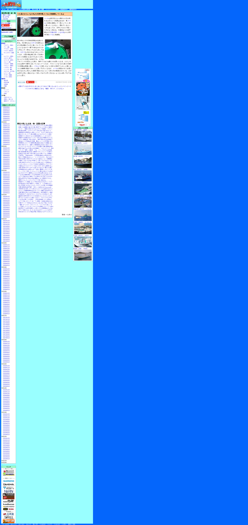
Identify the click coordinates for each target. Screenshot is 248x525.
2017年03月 (6, 334)
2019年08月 (6, 276)
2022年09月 (6, 202)
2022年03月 (6, 213)
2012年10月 (6, 442)
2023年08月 (6, 179)
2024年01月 (6, 168)
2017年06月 (6, 328)
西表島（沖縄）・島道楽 (80, 248)
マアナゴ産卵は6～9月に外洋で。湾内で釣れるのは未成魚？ (36, 139)
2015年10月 (6, 369)
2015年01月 (6, 386)
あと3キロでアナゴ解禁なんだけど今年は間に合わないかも (35, 173)
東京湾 (6, 80)
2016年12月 (6, 341)
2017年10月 (6, 321)
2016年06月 (6, 352)
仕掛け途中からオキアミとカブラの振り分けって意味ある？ (36, 162)
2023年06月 (6, 183)
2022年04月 (6, 211)
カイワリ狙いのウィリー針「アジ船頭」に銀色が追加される (36, 201)
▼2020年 (4, 243)
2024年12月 (6, 148)
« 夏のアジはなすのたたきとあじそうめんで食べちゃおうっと (39, 86)
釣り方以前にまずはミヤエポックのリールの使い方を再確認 (36, 185)
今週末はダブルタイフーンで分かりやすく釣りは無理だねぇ (36, 166)
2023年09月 (6, 178)
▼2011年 (4, 460)
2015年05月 (6, 379)
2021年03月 (6, 237)
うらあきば (42, 524)
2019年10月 (6, 273)
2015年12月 (6, 366)
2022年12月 (6, 196)
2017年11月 (6, 319)
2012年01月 (6, 459)
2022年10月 (6, 200)
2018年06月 (6, 304)
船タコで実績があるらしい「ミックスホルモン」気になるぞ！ (36, 157)
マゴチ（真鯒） (8, 75)
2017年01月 (6, 338)
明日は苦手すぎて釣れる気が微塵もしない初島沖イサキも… (36, 178)
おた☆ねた (21, 524)
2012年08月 (6, 446)
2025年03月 (6, 140)
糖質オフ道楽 (71, 524)
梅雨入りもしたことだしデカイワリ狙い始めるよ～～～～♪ (35, 180)
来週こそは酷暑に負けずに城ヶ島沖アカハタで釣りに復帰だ (36, 127)
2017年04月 (6, 332)
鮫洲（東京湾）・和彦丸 (80, 130)
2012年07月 (6, 447)
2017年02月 (6, 336)
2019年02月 (6, 287)
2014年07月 (6, 399)
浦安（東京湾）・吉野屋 (80, 182)
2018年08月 (6, 300)
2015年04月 (6, 380)
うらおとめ (57, 524)
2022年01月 (6, 217)
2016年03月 (6, 358)
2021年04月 (6, 235)
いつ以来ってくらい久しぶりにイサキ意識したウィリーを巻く (36, 206)
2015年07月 (6, 375)
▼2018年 (4, 291)
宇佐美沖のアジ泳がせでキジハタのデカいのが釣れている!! (35, 194)
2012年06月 (6, 449)
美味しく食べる (8, 99)
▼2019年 (4, 267)
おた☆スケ (14, 524)
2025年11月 (6, 126)
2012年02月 (6, 457)
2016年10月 (6, 345)
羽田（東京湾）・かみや (80, 143)
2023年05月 (6, 185)
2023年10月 (6, 176)
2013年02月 (6, 432)
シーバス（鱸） (8, 69)
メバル (46, 18)
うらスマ (49, 524)
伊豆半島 (6, 82)
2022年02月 (6, 215)
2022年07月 (6, 206)
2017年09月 (6, 323)
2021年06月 (6, 232)
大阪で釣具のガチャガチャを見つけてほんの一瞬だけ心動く (36, 167)
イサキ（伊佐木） (9, 50)
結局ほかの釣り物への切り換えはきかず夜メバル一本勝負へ (36, 153)
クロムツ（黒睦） (9, 65)
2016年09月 (6, 347)
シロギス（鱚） (8, 67)
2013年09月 (6, 419)
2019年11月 (6, 271)
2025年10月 (6, 127)
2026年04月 (6, 114)
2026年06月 (6, 111)
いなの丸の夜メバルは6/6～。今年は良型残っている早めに (35, 199)
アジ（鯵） (7, 47)
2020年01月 (6, 265)
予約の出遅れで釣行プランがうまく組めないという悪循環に (36, 159)
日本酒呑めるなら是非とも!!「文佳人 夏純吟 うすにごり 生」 (36, 169)
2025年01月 (6, 144)
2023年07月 (6, 181)
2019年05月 (6, 282)
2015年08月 (6, 373)
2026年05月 (6, 113)
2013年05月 (6, 427)
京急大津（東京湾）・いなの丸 (82, 209)
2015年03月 (6, 382)
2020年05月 (6, 258)
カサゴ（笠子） (8, 58)
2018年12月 (6, 293)
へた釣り (64, 524)
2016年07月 (6, 351)
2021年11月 (6, 222)
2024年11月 (6, 150)
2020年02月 (6, 263)
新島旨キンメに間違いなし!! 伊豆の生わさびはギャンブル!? (35, 181)
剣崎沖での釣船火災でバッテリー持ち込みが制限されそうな (36, 137)
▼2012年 (4, 436)
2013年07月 (6, 423)
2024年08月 (6, 155)
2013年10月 (6, 418)
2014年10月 (6, 393)
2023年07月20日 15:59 (64, 82)
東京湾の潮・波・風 (9, 13)
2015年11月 (6, 367)
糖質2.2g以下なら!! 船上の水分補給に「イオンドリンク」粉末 (36, 148)
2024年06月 (6, 159)
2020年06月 (6, 256)
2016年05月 (6, 354)
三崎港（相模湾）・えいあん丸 (82, 222)
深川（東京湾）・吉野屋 (80, 169)
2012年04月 (6, 453)
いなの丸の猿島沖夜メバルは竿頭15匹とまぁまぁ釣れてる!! (35, 174)
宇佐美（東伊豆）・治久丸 (81, 235)
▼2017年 (4, 315)
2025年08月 (6, 131)
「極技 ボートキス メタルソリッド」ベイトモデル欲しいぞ (35, 204)
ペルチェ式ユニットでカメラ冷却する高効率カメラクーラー (36, 164)
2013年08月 (6, 421)
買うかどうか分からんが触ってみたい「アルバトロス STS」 (36, 197)
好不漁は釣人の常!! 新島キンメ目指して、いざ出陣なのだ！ (35, 183)
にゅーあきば (5, 524)
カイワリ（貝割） (9, 56)
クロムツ (37, 66)
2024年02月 (6, 166)
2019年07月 (6, 278)
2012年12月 (6, 438)
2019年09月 (6, 274)
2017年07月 (6, 326)
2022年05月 (6, 209)
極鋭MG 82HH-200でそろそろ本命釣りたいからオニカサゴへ (36, 196)
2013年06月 (6, 425)
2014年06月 (6, 401)
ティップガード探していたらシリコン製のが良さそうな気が (36, 171)
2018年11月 (6, 295)
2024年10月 (6, 152)
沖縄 (5, 86)
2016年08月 (6, 349)
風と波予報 (6, 17)
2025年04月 (6, 139)
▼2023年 (4, 170)
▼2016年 (4, 339)
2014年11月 (6, 392)
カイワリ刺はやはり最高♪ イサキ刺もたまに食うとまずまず (35, 176)
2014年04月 (6, 405)
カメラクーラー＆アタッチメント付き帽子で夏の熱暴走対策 (36, 146)
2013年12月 (6, 414)
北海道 (6, 84)
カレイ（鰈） (8, 62)
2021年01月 (6, 241)
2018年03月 (6, 310)
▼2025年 (4, 122)
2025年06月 (6, 135)
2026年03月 (6, 116)
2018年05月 (6, 306)
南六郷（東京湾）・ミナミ (81, 156)
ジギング (6, 91)
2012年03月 (6, 455)
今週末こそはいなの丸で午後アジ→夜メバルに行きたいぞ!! (35, 160)
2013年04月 (6, 429)
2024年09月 (6, 153)
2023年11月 (6, 174)
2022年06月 (6, 207)
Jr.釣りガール (8, 97)
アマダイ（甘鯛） (9, 49)
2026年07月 (6, 109)
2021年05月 (6, 233)
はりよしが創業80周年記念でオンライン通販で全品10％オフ (36, 190)
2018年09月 (6, 299)
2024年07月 (6, 157)
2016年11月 (6, 343)
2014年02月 (6, 408)
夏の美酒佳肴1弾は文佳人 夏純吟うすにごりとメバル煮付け (35, 151)
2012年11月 (6, 440)
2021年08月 (6, 228)
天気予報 (5, 19)
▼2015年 (4, 364)
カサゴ (33, 43)
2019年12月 (6, 269)
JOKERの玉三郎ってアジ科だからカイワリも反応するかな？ (36, 189)
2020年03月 (6, 261)
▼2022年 (4, 194)
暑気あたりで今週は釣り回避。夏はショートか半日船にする (36, 141)
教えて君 (35, 524)
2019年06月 (6, 280)
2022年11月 (6, 198)
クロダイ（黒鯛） (9, 64)
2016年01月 (6, 362)
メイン (64, 86)
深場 (5, 93)
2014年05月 (6, 403)
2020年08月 (6, 252)
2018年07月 (6, 302)
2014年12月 (6, 390)
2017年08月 (6, 325)
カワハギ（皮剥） (9, 60)
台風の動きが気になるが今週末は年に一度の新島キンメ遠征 (36, 192)
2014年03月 (6, 406)
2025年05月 (6, 137)
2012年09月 (6, 444)
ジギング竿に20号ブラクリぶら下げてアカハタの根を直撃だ (36, 125)
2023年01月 (6, 193)
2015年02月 (6, 384)
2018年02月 (6, 312)
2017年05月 (6, 330)
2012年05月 (6, 451)
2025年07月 (6, 133)
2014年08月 (6, 397)
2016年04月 (6, 356)
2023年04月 (6, 187)
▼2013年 (4, 412)
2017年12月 (6, 317)
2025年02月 (6, 142)
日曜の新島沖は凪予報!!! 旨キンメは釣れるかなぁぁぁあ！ (35, 187)
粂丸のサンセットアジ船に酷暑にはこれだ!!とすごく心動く (35, 134)
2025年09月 (6, 129)
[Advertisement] (57, 4)
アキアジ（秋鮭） (9, 45)
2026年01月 (6, 120)
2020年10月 (6, 248)
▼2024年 (4, 146)
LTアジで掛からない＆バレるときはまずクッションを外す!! (35, 210)
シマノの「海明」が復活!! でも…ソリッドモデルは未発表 (35, 150)
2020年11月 (6, 246)
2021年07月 (6, 230)
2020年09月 (6, 250)
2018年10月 (6, 297)
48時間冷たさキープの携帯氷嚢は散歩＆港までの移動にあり (36, 143)
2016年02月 (6, 360)
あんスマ (28, 524)
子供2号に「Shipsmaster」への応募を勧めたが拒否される (35, 155)
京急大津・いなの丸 (57, 32)
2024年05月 (6, 161)
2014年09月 (6, 395)
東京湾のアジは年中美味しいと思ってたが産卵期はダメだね (36, 208)
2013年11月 (6, 416)
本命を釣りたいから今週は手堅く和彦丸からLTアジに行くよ (36, 211)
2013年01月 (6, 434)
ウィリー (6, 90)
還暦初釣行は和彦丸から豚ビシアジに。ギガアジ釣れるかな (36, 132)
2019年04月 (6, 284)
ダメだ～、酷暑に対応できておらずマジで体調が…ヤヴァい (36, 129)
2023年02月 (6, 191)
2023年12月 (6, 172)
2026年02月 (6, 118)
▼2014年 (4, 388)
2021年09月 (6, 226)
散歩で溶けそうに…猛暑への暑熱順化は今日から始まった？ (36, 144)
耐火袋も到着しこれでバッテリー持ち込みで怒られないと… (36, 130)
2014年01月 (6, 410)
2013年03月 (6, 431)
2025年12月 (6, 124)
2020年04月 (6, 259)
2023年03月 (6, 189)
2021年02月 (6, 239)
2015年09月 (6, 371)
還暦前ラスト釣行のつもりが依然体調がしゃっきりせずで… (36, 136)
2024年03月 (6, 165)
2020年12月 (6, 245)
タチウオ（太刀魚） (9, 71)
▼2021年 (4, 219)
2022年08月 (6, 204)
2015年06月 (6, 377)
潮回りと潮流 (6, 15)
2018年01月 (6, 313)
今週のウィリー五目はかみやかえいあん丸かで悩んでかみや (36, 203)
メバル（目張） (8, 76)
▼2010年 (4, 462)
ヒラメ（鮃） (8, 73)
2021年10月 (6, 224)
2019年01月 (6, 289)
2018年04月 (6, 308)
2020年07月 (6, 254)
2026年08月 (6, 107)
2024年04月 (6, 163)
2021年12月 (6, 220)
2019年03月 (6, 286)
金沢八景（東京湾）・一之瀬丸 (82, 196)
